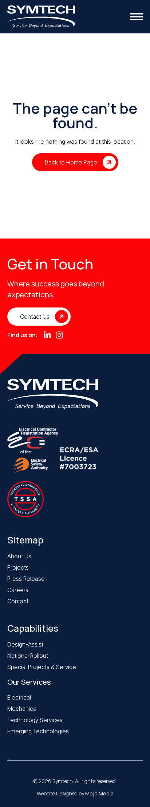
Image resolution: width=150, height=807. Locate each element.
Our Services (29, 682)
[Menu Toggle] (136, 16)
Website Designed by (75, 793)
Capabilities (32, 628)
